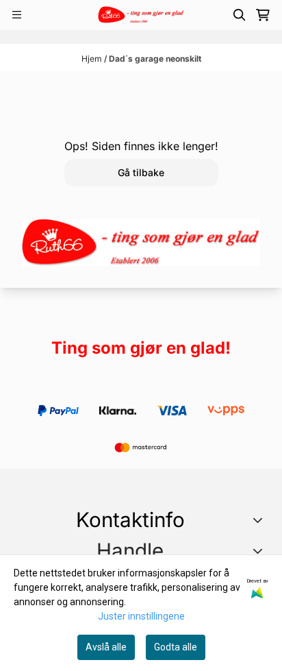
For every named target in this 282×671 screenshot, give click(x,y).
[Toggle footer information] (260, 520)
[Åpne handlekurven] (263, 15)
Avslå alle (106, 647)
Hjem (92, 58)
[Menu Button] (17, 14)
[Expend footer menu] (260, 551)
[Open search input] (239, 15)
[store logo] (140, 14)
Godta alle (175, 647)
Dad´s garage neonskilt (155, 58)
